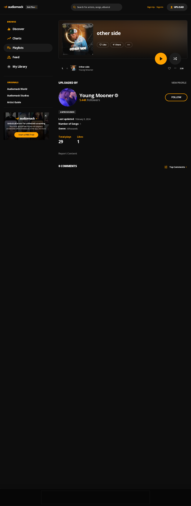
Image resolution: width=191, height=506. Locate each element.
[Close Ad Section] (45, 115)
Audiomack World (17, 88)
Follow (176, 97)
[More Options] (175, 68)
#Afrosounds (67, 112)
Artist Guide (14, 102)
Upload (179, 7)
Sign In (160, 7)
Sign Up (151, 7)
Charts (17, 38)
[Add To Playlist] (67, 68)
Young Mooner (86, 69)
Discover (18, 29)
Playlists (18, 48)
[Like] (169, 68)
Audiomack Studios (18, 95)
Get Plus (31, 7)
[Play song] (161, 59)
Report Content (67, 153)
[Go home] (13, 7)
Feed (16, 57)
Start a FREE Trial (26, 134)
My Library (20, 67)
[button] (122, 68)
